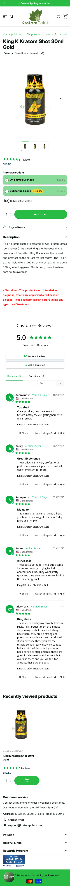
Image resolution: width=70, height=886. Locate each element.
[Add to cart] (26, 780)
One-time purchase (22, 179)
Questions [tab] (34, 376)
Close (35, 835)
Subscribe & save (26, 190)
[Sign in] (58, 16)
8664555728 (16, 820)
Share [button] (25, 433)
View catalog (5, 16)
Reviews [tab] (12, 376)
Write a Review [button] (36, 356)
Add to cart (41, 214)
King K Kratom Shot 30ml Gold (33, 424)
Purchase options (14, 172)
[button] (11, 211)
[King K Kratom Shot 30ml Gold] (21, 724)
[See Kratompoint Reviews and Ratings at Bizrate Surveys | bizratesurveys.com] (14, 861)
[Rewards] (9, 877)
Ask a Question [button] (36, 365)
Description (11, 237)
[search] (11, 17)
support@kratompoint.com (25, 825)
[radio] (7, 180)
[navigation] (4, 3)
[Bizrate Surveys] (20, 866)
